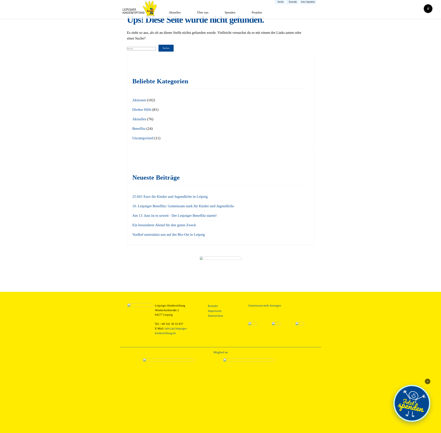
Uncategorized (142, 138)
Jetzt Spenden (308, 2)
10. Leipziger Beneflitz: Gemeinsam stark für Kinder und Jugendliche (183, 206)
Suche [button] (281, 2)
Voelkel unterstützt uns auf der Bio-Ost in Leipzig (168, 234)
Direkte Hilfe (141, 109)
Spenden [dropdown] (230, 12)
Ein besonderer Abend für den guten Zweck (164, 225)
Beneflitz (139, 128)
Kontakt (293, 2)
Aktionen (139, 100)
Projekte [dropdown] (257, 12)
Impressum (214, 311)
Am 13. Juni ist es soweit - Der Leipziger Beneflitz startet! (174, 215)
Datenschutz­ (215, 315)
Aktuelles (175, 12)
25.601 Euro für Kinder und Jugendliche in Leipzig (170, 196)
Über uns (202, 12)
